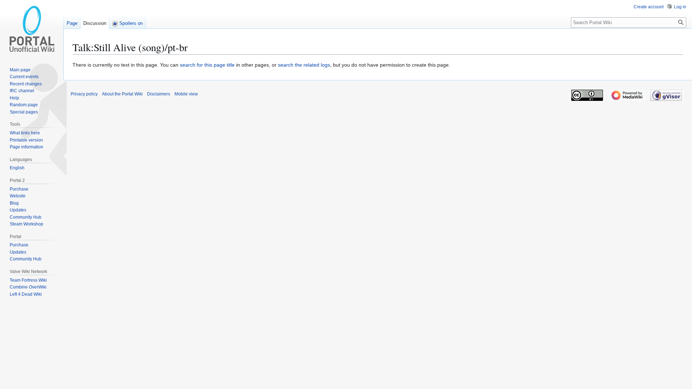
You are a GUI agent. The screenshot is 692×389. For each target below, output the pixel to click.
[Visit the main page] (32, 29)
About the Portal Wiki (122, 94)
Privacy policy (84, 94)
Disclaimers (158, 94)
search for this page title (207, 65)
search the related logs (304, 65)
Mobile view (186, 94)
